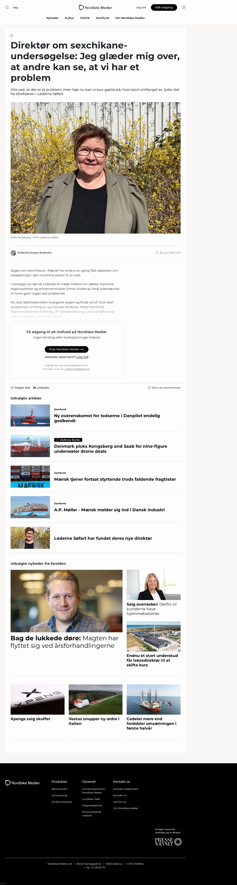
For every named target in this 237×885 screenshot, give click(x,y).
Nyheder (52, 18)
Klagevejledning (92, 805)
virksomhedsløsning (77, 369)
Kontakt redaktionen (125, 789)
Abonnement (59, 789)
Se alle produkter (62, 801)
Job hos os (119, 801)
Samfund (102, 18)
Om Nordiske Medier (130, 18)
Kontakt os (119, 795)
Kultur (69, 18)
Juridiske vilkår (91, 799)
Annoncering (59, 795)
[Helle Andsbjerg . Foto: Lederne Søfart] (96, 168)
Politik (85, 18)
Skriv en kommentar (166, 387)
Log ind (82, 357)
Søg (15, 7)
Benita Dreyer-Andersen (36, 252)
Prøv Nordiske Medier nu (66, 349)
